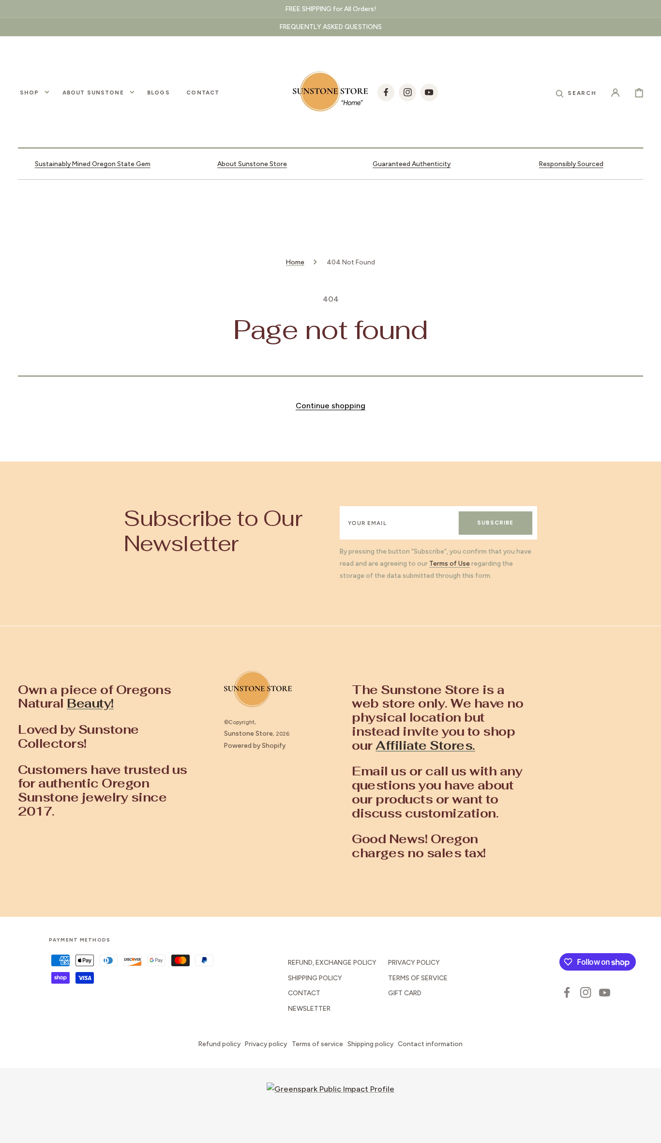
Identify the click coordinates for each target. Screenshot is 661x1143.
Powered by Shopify (254, 745)
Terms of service (317, 1044)
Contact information (430, 1044)
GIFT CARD (404, 993)
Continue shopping (330, 405)
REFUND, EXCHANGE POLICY (332, 962)
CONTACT (304, 993)
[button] (576, 92)
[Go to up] (647, 1129)
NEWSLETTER (309, 1008)
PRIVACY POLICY (414, 962)
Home (295, 262)
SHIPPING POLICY (315, 978)
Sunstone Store (248, 733)
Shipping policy (370, 1044)
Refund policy (219, 1044)
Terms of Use (449, 563)
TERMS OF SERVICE (418, 978)
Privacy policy (266, 1044)
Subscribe (495, 522)
